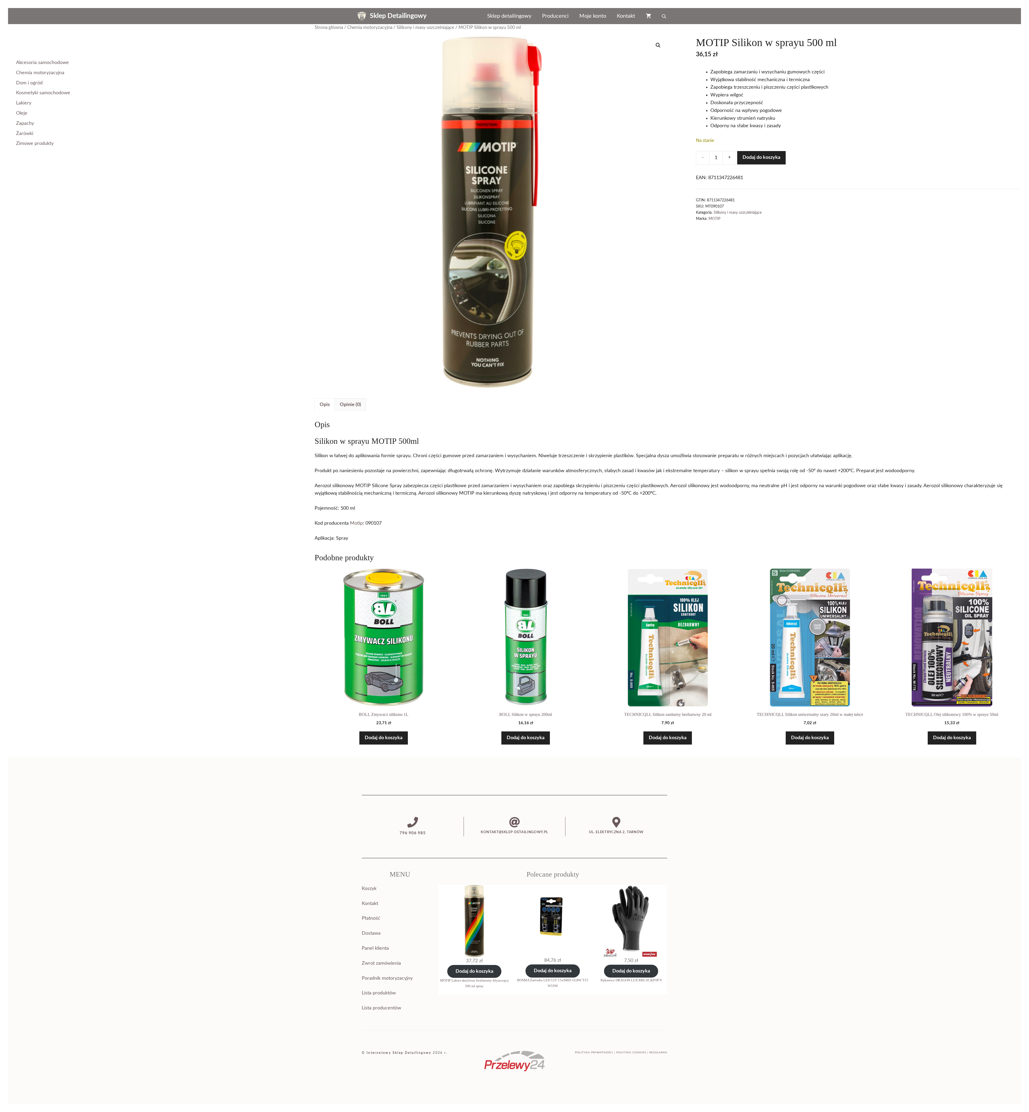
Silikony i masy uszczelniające (425, 27)
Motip (356, 523)
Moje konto (592, 16)
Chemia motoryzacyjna (369, 27)
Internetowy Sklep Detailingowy (399, 1052)
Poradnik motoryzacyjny (387, 978)
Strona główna (329, 27)
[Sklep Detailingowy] (361, 16)
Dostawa (371, 933)
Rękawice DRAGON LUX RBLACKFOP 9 (631, 980)
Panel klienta (375, 948)
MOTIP (714, 219)
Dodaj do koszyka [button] (383, 737)
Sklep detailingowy (509, 16)
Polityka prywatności (594, 1052)
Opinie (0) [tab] (350, 404)
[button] (658, 45)
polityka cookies (631, 1052)
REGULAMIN (658, 1052)
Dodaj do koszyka (761, 157)
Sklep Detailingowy (398, 16)
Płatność (371, 918)
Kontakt (626, 16)
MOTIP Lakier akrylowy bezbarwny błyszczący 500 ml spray (474, 983)
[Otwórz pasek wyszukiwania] (664, 16)
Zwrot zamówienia (381, 963)
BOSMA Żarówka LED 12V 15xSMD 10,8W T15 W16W (552, 983)
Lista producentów (381, 1008)
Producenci (555, 16)
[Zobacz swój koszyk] (648, 16)
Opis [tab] (325, 404)
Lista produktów (379, 993)
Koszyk (369, 888)
